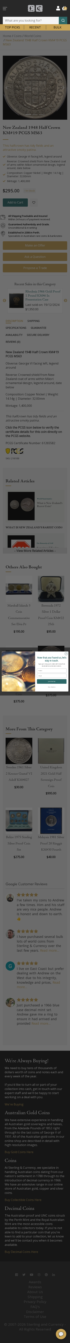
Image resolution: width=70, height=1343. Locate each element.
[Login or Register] (58, 8)
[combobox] (35, 20)
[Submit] (63, 20)
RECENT (35, 27)
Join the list (51, 681)
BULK (57, 27)
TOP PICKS (12, 27)
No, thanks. (51, 687)
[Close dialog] (66, 653)
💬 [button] (61, 1334)
